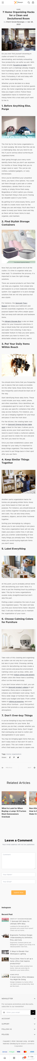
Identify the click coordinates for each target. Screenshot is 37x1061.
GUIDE (18, 9)
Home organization (13, 754)
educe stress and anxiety (24, 675)
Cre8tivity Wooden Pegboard (21, 919)
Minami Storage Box (13, 321)
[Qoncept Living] (18, 2)
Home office (14, 974)
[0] (23, 1058)
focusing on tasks (20, 65)
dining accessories (16, 701)
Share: (4, 757)
